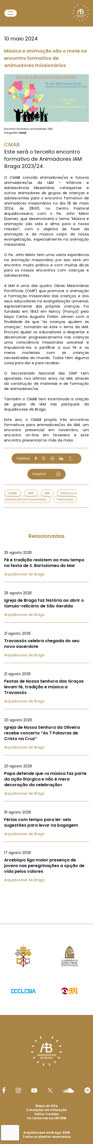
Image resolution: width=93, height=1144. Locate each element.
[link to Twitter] (50, 1090)
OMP (31, 493)
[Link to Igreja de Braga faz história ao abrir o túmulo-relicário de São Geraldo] (46, 603)
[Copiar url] (70, 458)
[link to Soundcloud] (68, 1090)
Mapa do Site (46, 1106)
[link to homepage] (80, 13)
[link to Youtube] (34, 1090)
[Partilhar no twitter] (43, 458)
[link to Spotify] (87, 1090)
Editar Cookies (47, 1114)
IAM (47, 493)
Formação (65, 499)
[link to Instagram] (18, 1090)
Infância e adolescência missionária (40, 496)
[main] (46, 451)
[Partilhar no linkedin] (61, 458)
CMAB (12, 493)
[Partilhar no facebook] (36, 458)
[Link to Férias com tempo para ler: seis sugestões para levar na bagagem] (46, 823)
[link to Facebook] (3, 1090)
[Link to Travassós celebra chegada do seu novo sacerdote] (46, 644)
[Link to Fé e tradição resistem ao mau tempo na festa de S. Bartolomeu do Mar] (46, 563)
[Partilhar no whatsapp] (52, 458)
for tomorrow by (46, 1118)
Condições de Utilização (46, 1110)
